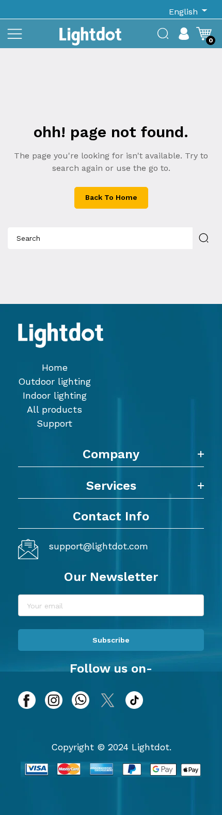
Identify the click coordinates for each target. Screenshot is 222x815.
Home (55, 367)
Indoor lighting (55, 395)
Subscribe (111, 640)
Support (54, 423)
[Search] (203, 238)
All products (54, 409)
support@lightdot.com (98, 546)
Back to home (111, 197)
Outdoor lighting (54, 381)
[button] (14, 33)
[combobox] (100, 238)
